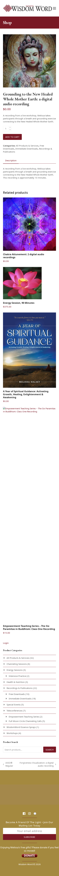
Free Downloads (17, 694)
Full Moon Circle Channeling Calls (25, 721)
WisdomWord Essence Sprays (21, 727)
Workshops (12, 733)
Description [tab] (10, 160)
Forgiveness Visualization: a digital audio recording (36, 764)
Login (6, 642)
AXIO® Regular (8, 764)
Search (50, 749)
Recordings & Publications (19, 688)
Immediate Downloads (26, 148)
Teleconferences (14, 710)
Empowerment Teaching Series (24, 716)
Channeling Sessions (17, 663)
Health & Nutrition (16, 682)
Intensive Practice (17, 676)
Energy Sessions (14, 669)
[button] (54, 8)
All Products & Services (27, 145)
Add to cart (12, 136)
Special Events (13, 704)
